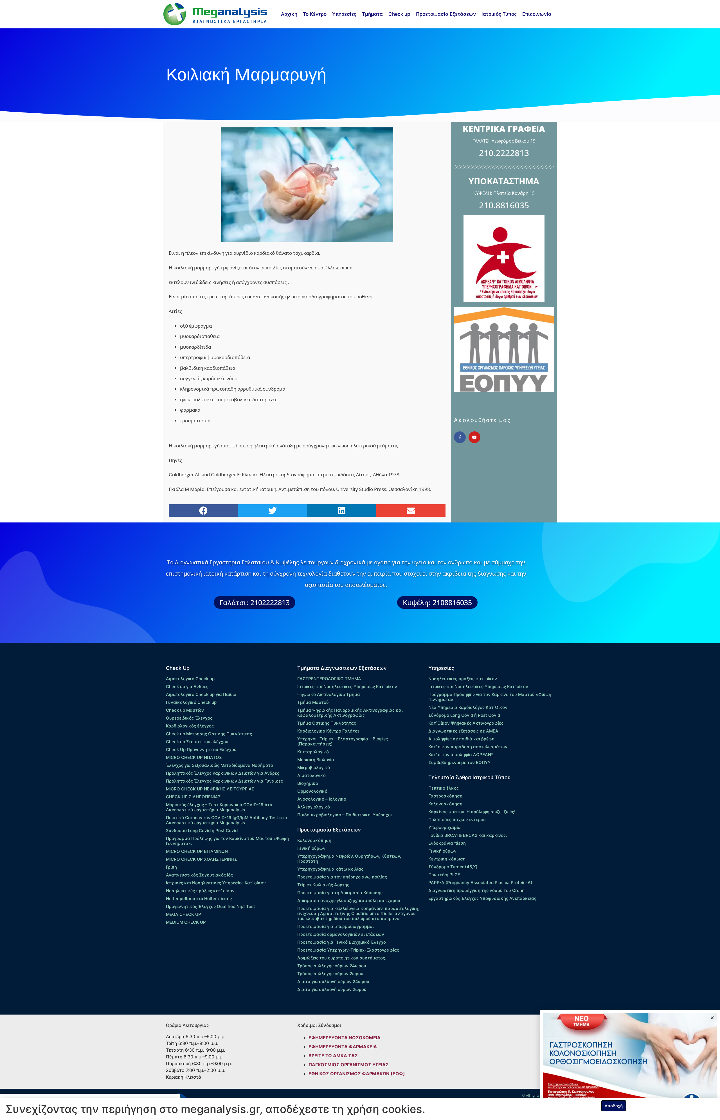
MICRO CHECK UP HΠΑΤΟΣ (194, 757)
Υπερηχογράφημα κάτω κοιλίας (330, 869)
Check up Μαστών (185, 710)
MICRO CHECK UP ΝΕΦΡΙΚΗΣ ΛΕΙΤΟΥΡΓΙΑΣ (210, 789)
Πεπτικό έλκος (443, 788)
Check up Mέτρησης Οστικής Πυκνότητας (209, 733)
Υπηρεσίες (344, 14)
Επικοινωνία (536, 14)
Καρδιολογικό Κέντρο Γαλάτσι (328, 731)
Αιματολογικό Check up (190, 678)
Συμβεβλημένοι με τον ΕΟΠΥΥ (459, 762)
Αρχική (289, 14)
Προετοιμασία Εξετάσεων (446, 14)
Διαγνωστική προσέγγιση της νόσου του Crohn (476, 890)
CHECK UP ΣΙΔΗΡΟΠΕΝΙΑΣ (193, 796)
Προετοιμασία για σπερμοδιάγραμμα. (335, 926)
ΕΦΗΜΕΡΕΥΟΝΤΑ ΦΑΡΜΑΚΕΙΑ (343, 1046)
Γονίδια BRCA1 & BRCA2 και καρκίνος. (467, 835)
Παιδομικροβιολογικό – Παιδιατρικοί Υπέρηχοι (344, 814)
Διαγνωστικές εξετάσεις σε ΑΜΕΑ (463, 731)
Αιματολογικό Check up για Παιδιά (201, 694)
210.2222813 (504, 153)
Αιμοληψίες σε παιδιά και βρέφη (461, 739)
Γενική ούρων (311, 848)
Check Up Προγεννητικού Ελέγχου (201, 749)
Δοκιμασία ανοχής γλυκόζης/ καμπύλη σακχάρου (348, 900)
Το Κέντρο (315, 14)
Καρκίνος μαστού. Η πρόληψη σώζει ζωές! (471, 811)
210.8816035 (504, 205)
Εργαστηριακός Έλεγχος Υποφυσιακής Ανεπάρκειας (482, 898)
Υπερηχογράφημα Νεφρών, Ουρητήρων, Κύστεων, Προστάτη (349, 858)
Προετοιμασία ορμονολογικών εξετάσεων (340, 934)
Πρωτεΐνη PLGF (444, 874)
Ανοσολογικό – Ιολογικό (321, 799)
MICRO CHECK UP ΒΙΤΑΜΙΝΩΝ (197, 851)
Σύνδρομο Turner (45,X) (453, 866)
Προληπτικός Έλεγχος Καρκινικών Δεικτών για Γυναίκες (224, 781)
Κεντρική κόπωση (446, 859)
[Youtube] (474, 437)
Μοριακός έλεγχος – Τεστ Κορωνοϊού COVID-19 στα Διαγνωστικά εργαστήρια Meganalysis (219, 807)
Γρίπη (171, 867)
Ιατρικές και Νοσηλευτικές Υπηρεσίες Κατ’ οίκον (216, 882)
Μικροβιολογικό (313, 767)
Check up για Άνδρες (187, 686)
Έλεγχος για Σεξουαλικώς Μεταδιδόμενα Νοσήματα (219, 765)
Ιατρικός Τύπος (499, 14)
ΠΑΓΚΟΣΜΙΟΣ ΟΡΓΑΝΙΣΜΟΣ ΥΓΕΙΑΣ (349, 1064)
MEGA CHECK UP (183, 914)
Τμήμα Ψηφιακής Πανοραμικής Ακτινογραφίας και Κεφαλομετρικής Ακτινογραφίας (349, 712)
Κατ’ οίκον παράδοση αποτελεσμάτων (467, 746)
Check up (399, 14)
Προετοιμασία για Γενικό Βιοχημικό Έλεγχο (341, 942)
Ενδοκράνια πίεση (447, 843)
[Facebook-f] (460, 437)
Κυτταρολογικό (313, 751)
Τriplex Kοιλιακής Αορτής (323, 884)
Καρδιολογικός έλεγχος (190, 726)
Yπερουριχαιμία (444, 827)
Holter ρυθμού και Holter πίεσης (199, 898)
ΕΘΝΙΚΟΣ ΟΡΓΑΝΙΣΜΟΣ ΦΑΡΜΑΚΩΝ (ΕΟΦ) (357, 1073)
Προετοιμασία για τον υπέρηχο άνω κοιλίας (342, 877)
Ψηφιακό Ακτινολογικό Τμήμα (328, 694)
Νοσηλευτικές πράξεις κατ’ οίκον (200, 890)
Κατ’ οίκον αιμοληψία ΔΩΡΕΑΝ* (460, 754)
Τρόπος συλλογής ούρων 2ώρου (330, 973)
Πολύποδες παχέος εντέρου (457, 819)
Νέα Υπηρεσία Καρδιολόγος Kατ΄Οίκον (467, 707)
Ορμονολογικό (312, 791)
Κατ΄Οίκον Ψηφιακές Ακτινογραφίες (465, 723)
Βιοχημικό (307, 783)
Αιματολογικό (311, 775)
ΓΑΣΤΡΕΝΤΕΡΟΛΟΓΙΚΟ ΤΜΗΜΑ (329, 678)
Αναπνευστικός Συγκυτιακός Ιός (199, 875)
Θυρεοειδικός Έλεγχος (189, 718)
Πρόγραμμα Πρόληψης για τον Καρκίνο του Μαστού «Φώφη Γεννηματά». (227, 841)
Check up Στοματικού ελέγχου (197, 741)
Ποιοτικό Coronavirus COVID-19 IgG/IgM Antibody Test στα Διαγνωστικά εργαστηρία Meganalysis (226, 820)
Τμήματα (372, 14)
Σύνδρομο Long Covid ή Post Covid (202, 830)
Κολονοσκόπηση (314, 840)
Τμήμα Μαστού (313, 702)
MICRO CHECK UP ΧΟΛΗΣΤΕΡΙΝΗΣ (201, 859)
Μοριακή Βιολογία (315, 759)
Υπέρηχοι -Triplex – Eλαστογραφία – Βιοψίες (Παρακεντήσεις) (342, 741)
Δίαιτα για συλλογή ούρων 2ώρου (331, 989)
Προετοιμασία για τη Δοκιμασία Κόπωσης (339, 892)
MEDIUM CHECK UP (186, 922)
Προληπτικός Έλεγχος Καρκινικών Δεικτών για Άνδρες (222, 773)
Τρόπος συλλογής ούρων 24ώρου (331, 965)
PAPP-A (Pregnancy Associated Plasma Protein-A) (480, 882)
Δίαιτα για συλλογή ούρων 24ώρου (333, 981)
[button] (203, 510)
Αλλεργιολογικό (313, 807)
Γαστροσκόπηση (445, 796)
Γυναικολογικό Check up (191, 702)
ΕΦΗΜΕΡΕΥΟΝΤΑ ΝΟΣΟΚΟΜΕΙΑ (345, 1037)
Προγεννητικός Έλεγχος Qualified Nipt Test (210, 906)
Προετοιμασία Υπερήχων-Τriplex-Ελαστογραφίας (348, 950)
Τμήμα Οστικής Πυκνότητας (326, 723)
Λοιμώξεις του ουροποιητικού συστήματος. (341, 958)
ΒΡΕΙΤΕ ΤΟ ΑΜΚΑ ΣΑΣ (333, 1055)
